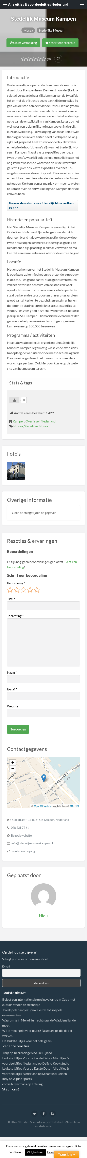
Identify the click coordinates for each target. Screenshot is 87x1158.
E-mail (12, 689)
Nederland (48, 421)
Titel (11, 599)
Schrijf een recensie (61, 42)
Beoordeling (16, 583)
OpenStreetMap (43, 806)
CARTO (74, 806)
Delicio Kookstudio (55, 1063)
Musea (28, 30)
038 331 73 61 (20, 827)
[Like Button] (14, 400)
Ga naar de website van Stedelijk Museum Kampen (41, 205)
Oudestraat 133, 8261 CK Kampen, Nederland (39, 819)
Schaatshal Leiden (54, 1073)
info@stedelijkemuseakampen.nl (32, 843)
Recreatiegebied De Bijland (33, 1053)
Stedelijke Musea (51, 30)
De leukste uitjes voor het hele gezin (27, 1041)
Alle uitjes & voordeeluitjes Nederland (38, 4)
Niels (43, 915)
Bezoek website (21, 835)
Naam (12, 672)
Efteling (37, 1084)
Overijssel (32, 421)
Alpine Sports (22, 1079)
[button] (43, 778)
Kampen (18, 421)
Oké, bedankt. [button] (35, 1152)
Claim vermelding (25, 42)
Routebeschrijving (23, 851)
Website (12, 706)
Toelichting (15, 616)
